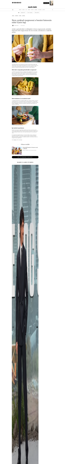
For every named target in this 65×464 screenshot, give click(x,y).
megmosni (30, 71)
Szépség (29, 9)
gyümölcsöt (16, 103)
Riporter (32, 9)
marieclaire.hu (16, 25)
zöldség (23, 15)
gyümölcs (16, 15)
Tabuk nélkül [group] (37, 12)
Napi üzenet (40, 9)
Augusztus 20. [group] (23, 12)
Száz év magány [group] (30, 12)
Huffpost (15, 139)
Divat (26, 9)
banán (13, 15)
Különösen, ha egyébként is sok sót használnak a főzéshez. (29, 150)
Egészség (36, 9)
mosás (20, 15)
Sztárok (23, 9)
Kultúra (43, 9)
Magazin (20, 9)
